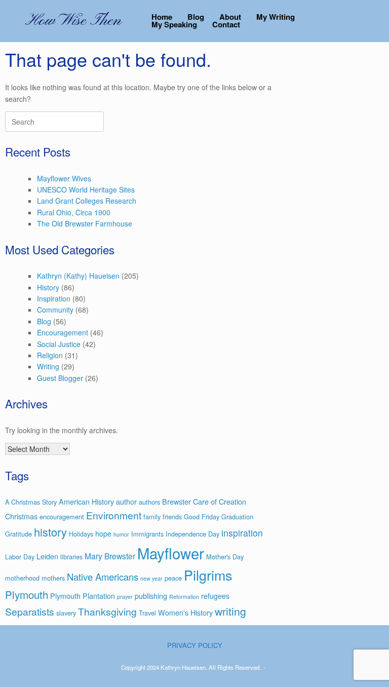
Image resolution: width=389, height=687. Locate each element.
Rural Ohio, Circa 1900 (73, 212)
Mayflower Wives (64, 178)
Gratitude (18, 534)
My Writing (275, 17)
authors (149, 502)
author (126, 502)
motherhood (22, 578)
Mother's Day (225, 556)
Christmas (21, 516)
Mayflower (170, 552)
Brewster (176, 502)
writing (230, 611)
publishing (151, 596)
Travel (147, 613)
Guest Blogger (60, 378)
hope (103, 533)
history (50, 532)
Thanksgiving (107, 611)
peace (173, 578)
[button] (374, 21)
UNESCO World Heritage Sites (86, 189)
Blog (195, 17)
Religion (50, 355)
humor (121, 534)
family (152, 516)
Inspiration (53, 298)
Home (161, 17)
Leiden (47, 556)
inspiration (242, 532)
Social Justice (59, 344)
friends (172, 516)
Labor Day (19, 556)
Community (55, 309)
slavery (66, 613)
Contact (226, 24)
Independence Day (192, 534)
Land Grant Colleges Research (86, 201)
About (230, 17)
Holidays (81, 534)
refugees (215, 596)
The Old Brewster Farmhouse (84, 223)
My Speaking (174, 24)
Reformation (184, 596)
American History (86, 502)
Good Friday (201, 516)
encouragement (62, 516)
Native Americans (102, 576)
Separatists (29, 611)
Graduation (237, 516)
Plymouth (26, 594)
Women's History (185, 612)
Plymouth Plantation (82, 596)
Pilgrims (208, 575)
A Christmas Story (31, 502)
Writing (48, 366)
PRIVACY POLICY (194, 645)
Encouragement (62, 332)
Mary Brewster (110, 555)
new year (151, 578)
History (48, 287)
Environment (113, 515)
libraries (71, 556)
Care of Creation (219, 502)
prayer (125, 596)
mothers (53, 578)
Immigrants (147, 534)
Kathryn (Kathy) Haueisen (78, 276)
